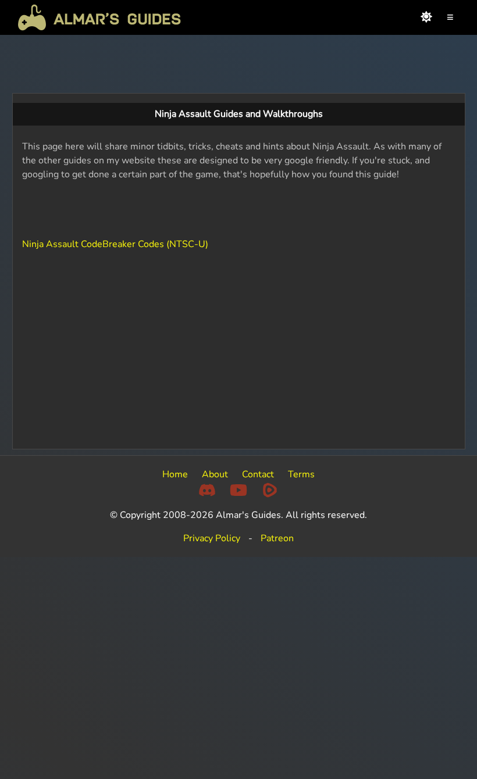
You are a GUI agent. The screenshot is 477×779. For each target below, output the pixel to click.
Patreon (277, 538)
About (215, 474)
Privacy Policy (211, 538)
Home (175, 474)
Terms (301, 474)
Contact (258, 474)
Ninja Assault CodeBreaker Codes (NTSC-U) (115, 244)
